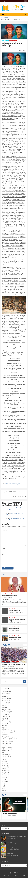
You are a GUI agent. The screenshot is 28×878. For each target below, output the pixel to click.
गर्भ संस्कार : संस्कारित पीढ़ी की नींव (9, 814)
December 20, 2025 (7, 816)
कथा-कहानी (4, 706)
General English (5, 691)
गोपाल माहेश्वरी (5, 713)
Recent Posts (5, 833)
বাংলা (3, 785)
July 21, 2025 (11, 639)
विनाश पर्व (4, 758)
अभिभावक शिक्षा (5, 698)
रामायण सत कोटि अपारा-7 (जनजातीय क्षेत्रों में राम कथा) (16, 837)
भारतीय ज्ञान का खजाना (7, 742)
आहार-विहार (4, 704)
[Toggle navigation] (3, 14)
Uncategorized (5, 693)
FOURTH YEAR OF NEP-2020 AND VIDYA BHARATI (13, 665)
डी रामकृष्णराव (5, 661)
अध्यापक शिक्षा (5, 697)
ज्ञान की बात (4, 716)
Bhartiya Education (9, 484)
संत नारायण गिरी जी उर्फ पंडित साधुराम (9, 596)
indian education (16, 484)
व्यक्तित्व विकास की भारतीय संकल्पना (13, 848)
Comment (4, 531)
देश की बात (4, 724)
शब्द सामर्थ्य (4, 765)
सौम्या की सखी (9, 842)
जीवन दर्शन (4, 594)
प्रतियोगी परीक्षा (5, 736)
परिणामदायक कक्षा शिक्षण (7, 731)
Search (24, 681)
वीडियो (3, 761)
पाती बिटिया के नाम (6, 733)
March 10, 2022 (5, 48)
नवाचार (3, 727)
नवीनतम (11, 41)
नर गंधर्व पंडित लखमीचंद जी (14, 629)
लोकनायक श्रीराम (6, 754)
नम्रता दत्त (4, 725)
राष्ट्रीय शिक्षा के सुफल (6, 749)
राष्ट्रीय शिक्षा (11, 48)
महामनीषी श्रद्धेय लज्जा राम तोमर (15, 638)
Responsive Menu (25, 1)
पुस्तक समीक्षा (5, 734)
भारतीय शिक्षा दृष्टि (6, 743)
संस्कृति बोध (4, 774)
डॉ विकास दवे (5, 720)
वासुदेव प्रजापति (5, 756)
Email (3, 554)
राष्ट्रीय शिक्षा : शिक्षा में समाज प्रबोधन (18, 875)
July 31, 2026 (4, 598)
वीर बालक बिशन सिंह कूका (18, 496)
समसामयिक (4, 776)
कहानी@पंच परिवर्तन (6, 709)
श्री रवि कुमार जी (5, 770)
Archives (3, 825)
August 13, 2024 (5, 667)
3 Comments (17, 48)
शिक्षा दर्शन (4, 767)
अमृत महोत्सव (5, 700)
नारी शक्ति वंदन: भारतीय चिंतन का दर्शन (15, 514)
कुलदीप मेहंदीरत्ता (6, 711)
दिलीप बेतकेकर (5, 722)
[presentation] (24, 645)
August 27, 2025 (12, 623)
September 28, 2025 (13, 612)
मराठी (3, 745)
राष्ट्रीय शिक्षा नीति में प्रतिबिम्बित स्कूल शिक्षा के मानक (14, 492)
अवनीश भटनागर (5, 41)
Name (4, 548)
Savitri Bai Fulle (13, 485)
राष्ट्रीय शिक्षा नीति (6, 645)
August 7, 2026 (10, 855)
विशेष (3, 760)
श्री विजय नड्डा (5, 772)
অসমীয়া (3, 783)
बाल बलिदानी (5, 740)
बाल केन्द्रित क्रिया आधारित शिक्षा (9, 738)
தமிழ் (3, 790)
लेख (3, 752)
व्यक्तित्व (15, 41)
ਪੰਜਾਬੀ (3, 787)
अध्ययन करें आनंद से (6, 695)
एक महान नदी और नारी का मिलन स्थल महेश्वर (15, 509)
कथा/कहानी (4, 707)
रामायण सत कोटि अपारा (7, 747)
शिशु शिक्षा (4, 769)
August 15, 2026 (10, 838)
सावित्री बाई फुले (19, 485)
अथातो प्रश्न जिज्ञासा (10, 854)
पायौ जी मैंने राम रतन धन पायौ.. (15, 610)
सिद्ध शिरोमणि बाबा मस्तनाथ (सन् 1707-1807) (17, 620)
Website (4, 561)
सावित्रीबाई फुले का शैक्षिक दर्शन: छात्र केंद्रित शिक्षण (15, 519)
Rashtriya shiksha (5, 485)
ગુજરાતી (4, 788)
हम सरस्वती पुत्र (5, 781)
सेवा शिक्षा (4, 779)
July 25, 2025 (11, 630)
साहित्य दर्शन (4, 778)
